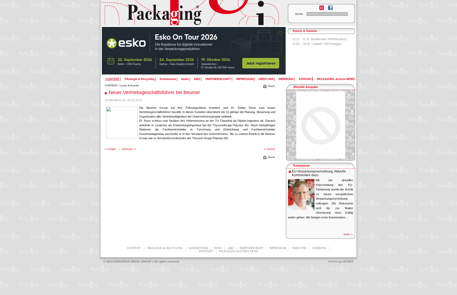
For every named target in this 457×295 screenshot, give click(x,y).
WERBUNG (286, 79)
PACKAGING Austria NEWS (336, 79)
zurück (270, 149)
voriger (111, 149)
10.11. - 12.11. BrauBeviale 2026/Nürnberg (319, 39)
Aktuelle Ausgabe (305, 86)
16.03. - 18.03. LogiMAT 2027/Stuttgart (316, 43)
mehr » (348, 234)
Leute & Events (129, 85)
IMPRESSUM (244, 79)
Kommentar (168, 79)
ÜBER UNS (265, 79)
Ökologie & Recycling (140, 79)
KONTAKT (306, 79)
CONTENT (111, 85)
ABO (197, 79)
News (185, 79)
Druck (271, 86)
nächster (127, 149)
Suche (299, 13)
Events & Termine (305, 30)
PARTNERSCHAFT (218, 79)
